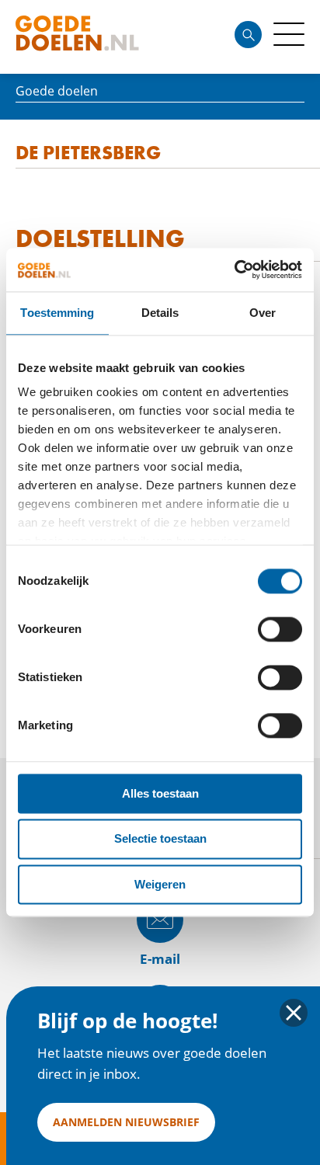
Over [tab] (262, 312)
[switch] (280, 629)
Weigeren (160, 884)
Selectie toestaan (160, 839)
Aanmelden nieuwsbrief (126, 1122)
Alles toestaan (160, 793)
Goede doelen (104, 37)
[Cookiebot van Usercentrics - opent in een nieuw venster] (234, 269)
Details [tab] (160, 312)
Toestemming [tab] (57, 312)
